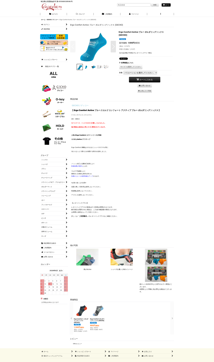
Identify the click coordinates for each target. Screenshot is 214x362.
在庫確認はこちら (127, 63)
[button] (160, 14)
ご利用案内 (83, 216)
